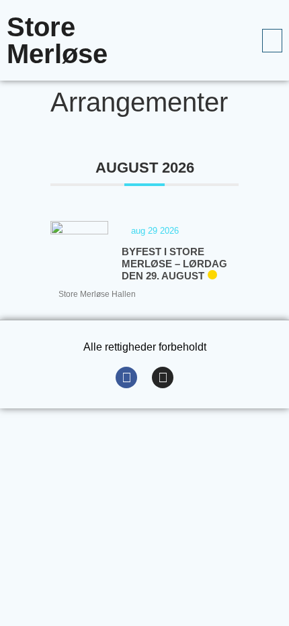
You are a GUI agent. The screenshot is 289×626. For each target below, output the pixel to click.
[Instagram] (162, 377)
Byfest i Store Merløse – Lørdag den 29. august (174, 263)
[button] (272, 40)
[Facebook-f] (126, 377)
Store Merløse (57, 40)
